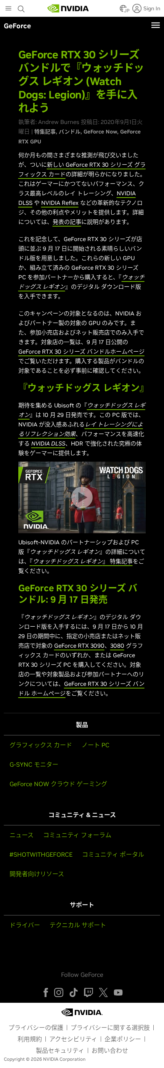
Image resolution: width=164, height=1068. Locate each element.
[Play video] (82, 497)
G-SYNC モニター (34, 764)
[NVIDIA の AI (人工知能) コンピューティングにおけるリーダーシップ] (68, 8)
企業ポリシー (123, 1039)
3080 (117, 645)
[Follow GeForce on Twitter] (103, 992)
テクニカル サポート (78, 925)
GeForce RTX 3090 (79, 645)
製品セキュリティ (60, 1050)
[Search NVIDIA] (22, 7)
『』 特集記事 (81, 561)
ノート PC (95, 745)
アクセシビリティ (73, 1039)
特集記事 (45, 131)
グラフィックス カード (41, 745)
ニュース (22, 835)
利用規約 (30, 1039)
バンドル (69, 131)
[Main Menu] (8, 9)
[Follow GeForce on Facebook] (45, 992)
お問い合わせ (110, 1050)
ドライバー (25, 925)
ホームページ (48, 693)
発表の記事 (67, 221)
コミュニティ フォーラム (77, 835)
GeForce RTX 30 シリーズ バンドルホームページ (81, 351)
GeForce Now (100, 131)
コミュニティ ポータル (113, 854)
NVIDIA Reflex (60, 202)
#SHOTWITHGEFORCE (41, 854)
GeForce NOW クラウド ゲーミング (58, 784)
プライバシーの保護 (35, 1027)
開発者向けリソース (37, 874)
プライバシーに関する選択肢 (110, 1027)
